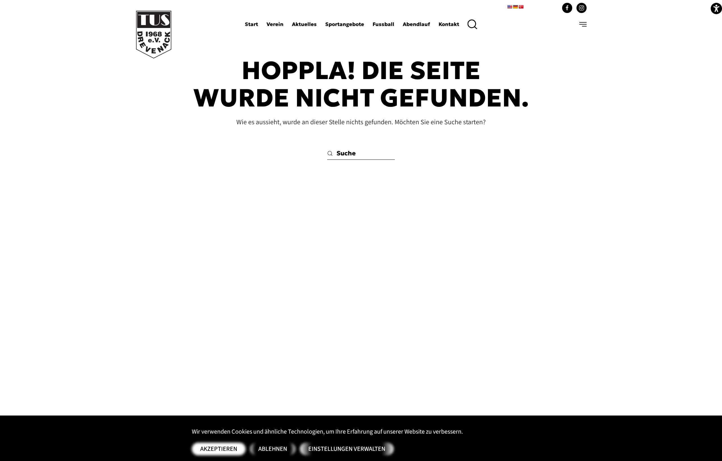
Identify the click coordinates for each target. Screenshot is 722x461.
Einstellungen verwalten (346, 448)
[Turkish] (520, 7)
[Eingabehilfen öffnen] (716, 8)
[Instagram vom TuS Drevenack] (581, 8)
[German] (515, 7)
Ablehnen (272, 448)
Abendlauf (416, 24)
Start (251, 24)
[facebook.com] (567, 8)
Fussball (383, 24)
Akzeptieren (218, 448)
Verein (275, 24)
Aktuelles (304, 24)
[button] (472, 24)
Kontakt (449, 24)
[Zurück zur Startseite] (153, 34)
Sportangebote (344, 24)
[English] (509, 7)
